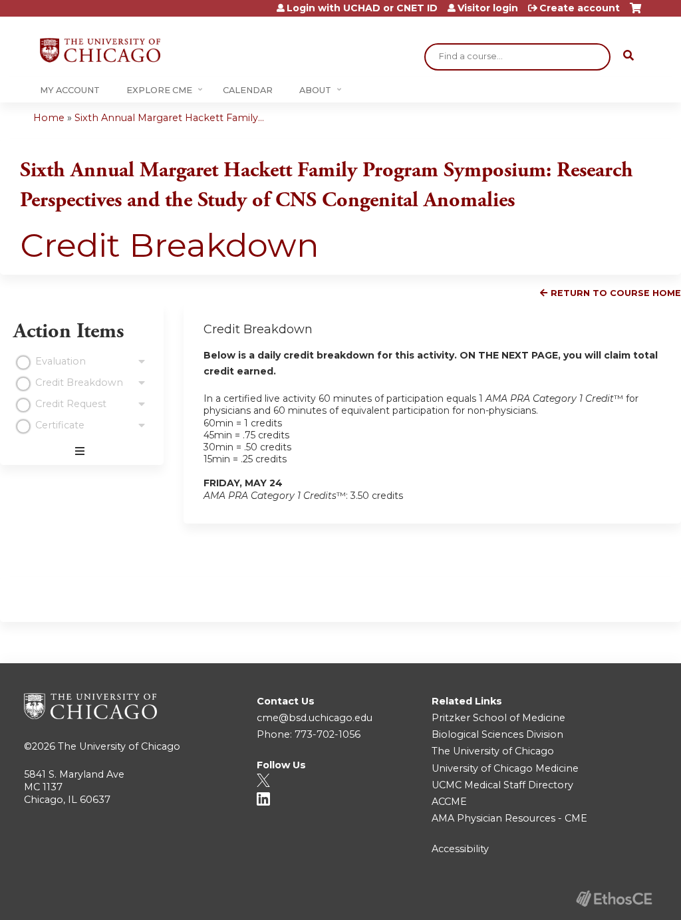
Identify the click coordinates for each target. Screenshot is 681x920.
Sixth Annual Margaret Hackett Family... (169, 118)
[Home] (100, 50)
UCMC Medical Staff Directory (502, 785)
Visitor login (488, 8)
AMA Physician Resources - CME (509, 818)
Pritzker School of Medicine (498, 718)
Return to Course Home (616, 293)
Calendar (248, 90)
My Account (70, 90)
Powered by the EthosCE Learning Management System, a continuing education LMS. (614, 898)
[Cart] (635, 13)
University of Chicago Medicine (505, 768)
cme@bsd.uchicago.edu (314, 718)
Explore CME (159, 90)
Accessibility (460, 849)
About (315, 90)
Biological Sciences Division (497, 734)
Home (49, 118)
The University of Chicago (119, 746)
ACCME (449, 802)
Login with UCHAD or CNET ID (362, 8)
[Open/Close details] (141, 362)
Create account (579, 8)
